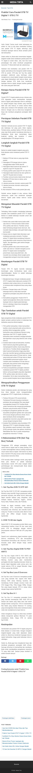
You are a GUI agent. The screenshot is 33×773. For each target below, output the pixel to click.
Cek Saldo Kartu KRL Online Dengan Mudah (16, 483)
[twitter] (12, 661)
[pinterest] (20, 661)
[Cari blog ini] (31, 2)
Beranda (16, 764)
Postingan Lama (25, 718)
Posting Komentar (17, 19)
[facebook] (5, 661)
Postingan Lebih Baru (8, 718)
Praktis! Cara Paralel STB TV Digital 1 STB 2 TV (16, 733)
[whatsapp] (28, 661)
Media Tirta (16, 2)
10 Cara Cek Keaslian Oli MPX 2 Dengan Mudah (16, 749)
